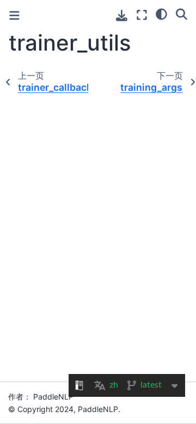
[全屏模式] (142, 15)
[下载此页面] (122, 15)
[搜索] (181, 13)
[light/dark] (161, 13)
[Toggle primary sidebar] (14, 15)
